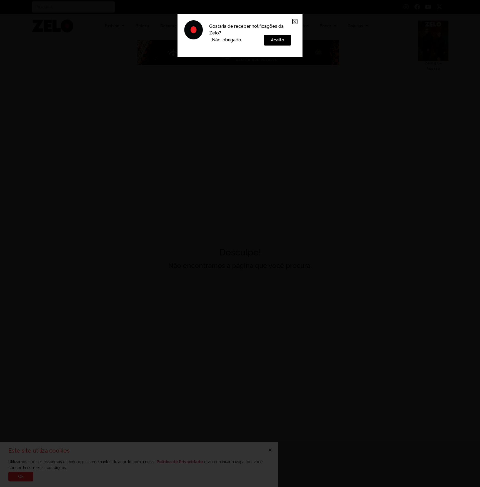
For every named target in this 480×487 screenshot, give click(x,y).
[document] (240, 243)
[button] (295, 21)
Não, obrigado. (227, 39)
